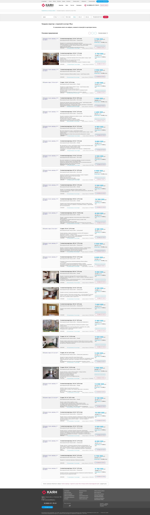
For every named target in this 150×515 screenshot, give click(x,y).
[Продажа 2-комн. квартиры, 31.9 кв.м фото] (51, 156)
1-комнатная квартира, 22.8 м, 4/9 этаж (71, 69)
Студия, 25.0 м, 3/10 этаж (67, 228)
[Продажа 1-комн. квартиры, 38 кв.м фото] (51, 244)
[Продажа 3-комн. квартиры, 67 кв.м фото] (51, 257)
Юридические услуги (83, 497)
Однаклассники (65, 506)
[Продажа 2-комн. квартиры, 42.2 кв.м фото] (51, 326)
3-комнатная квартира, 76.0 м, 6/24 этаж (71, 383)
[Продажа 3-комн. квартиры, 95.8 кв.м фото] (51, 199)
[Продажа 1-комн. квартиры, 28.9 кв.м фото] (51, 185)
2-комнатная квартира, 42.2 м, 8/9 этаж (71, 320)
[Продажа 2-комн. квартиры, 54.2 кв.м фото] (51, 127)
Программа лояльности (69, 497)
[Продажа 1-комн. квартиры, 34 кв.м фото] (51, 456)
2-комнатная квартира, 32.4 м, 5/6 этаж (71, 287)
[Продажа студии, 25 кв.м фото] (51, 228)
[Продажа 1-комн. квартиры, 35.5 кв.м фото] (51, 98)
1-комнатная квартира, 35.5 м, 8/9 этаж (71, 98)
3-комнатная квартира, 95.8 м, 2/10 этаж (71, 199)
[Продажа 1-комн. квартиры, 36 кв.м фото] (51, 213)
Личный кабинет (92, 1)
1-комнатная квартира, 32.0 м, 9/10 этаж (71, 426)
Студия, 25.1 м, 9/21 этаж (67, 397)
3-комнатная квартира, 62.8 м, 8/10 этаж (71, 412)
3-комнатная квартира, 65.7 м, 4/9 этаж (71, 170)
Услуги (50, 1)
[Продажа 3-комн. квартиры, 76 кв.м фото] (51, 384)
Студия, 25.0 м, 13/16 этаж (67, 367)
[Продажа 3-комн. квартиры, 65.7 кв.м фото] (51, 171)
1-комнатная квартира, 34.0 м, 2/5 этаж (71, 455)
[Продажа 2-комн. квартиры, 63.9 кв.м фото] (51, 141)
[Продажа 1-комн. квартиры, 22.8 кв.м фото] (51, 70)
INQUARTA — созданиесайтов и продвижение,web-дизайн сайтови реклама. (104, 504)
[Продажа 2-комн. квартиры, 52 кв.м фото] (51, 469)
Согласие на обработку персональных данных (99, 499)
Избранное (84, 1)
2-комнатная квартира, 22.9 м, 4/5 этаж (71, 38)
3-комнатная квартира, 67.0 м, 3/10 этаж (71, 257)
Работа (54, 1)
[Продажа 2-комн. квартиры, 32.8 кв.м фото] (51, 59)
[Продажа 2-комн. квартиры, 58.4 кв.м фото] (51, 309)
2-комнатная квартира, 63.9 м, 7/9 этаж (71, 141)
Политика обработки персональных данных (98, 496)
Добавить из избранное (57, 40)
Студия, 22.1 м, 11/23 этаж (67, 336)
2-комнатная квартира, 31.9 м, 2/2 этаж (71, 155)
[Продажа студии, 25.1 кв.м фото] (51, 397)
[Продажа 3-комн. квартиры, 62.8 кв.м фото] (51, 413)
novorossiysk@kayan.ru (50, 499)
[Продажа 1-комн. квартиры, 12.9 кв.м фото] (51, 112)
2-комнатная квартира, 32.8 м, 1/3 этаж (71, 53)
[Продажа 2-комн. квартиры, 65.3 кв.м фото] (51, 441)
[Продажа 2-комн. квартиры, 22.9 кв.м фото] (51, 39)
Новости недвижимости (69, 495)
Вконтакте (67, 506)
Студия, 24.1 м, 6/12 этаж (67, 352)
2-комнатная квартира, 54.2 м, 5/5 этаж (71, 126)
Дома (67, 5)
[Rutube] (69, 506)
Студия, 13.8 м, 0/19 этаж (67, 82)
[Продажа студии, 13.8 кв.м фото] (51, 82)
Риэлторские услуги (83, 495)
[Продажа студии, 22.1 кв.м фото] (51, 342)
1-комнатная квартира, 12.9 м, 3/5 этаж (71, 111)
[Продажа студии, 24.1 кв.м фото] (51, 352)
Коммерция (78, 5)
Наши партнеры (67, 492)
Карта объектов (97, 492)
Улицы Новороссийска (99, 493)
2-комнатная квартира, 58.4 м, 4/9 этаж (71, 304)
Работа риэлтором (83, 498)
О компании (44, 1)
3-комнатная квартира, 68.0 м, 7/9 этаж (71, 271)
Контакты (68, 1)
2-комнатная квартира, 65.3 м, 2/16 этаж (71, 440)
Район (74, 16)
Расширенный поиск (97, 17)
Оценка (63, 1)
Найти (105, 17)
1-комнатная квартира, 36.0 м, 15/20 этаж (71, 213)
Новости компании (68, 493)
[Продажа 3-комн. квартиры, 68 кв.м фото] (51, 277)
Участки (72, 5)
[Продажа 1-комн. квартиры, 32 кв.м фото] (51, 427)
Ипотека (59, 1)
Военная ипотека (83, 490)
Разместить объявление (102, 1)
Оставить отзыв (48, 507)
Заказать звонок (104, 5)
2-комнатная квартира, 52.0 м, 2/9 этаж (71, 468)
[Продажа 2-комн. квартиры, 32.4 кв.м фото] (51, 293)
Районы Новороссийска (99, 490)
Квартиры (61, 5)
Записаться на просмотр (100, 45)
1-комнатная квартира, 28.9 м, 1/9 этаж (71, 185)
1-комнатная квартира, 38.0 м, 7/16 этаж (71, 243)
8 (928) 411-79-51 (93, 5)
